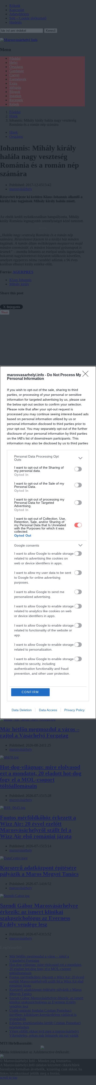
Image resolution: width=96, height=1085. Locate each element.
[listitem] (48, 458)
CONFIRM (30, 692)
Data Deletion (22, 710)
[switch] (78, 469)
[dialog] (48, 542)
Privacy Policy (74, 710)
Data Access (48, 710)
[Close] (86, 375)
